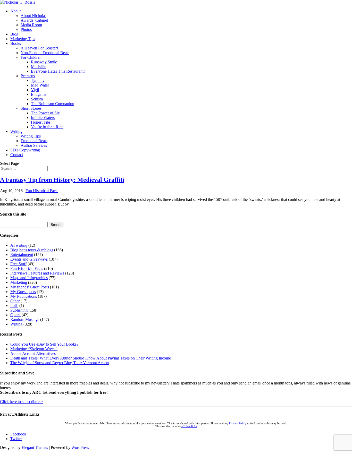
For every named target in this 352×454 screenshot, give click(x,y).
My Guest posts (23, 291)
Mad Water (40, 85)
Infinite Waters (43, 117)
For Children (31, 57)
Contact (16, 154)
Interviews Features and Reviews (37, 273)
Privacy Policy (237, 423)
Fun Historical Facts (42, 191)
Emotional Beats (34, 141)
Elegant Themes (35, 447)
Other (15, 301)
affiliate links (189, 426)
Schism (37, 99)
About (15, 11)
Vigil (35, 90)
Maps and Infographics (29, 278)
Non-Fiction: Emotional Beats (45, 52)
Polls (14, 305)
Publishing (19, 310)
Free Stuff (18, 264)
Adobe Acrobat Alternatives (33, 353)
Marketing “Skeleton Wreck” (33, 349)
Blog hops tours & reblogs (31, 250)
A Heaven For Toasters (39, 48)
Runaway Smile (44, 62)
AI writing (18, 245)
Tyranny (38, 80)
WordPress (80, 447)
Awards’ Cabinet (34, 20)
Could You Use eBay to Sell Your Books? (44, 344)
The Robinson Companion (52, 103)
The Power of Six (45, 113)
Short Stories (31, 108)
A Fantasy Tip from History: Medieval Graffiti (62, 179)
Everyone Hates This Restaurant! (58, 71)
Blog (14, 34)
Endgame (38, 94)
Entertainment (21, 254)
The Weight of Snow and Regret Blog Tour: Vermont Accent (59, 363)
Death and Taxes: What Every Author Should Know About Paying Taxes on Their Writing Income (90, 358)
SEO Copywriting (25, 150)
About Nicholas (33, 15)
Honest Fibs (41, 122)
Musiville (38, 66)
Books (15, 43)
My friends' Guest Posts (29, 287)
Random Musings (24, 319)
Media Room (31, 25)
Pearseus (28, 76)
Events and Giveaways (29, 259)
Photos (26, 29)
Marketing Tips (22, 39)
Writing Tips (31, 136)
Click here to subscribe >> (21, 401)
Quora (15, 315)
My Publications (23, 296)
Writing (16, 131)
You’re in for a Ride (47, 127)
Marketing (18, 282)
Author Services (34, 145)
